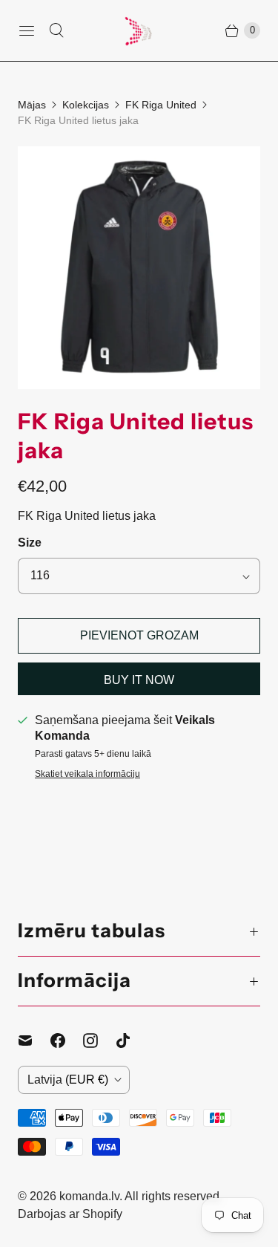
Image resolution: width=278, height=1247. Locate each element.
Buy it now (139, 680)
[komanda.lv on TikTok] (132, 1040)
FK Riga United (160, 105)
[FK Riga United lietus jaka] (139, 267)
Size (30, 542)
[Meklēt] (56, 30)
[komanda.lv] (139, 30)
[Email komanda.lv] (34, 1040)
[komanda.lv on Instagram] (99, 1040)
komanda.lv (89, 1196)
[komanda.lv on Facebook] (66, 1040)
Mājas (32, 105)
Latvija (67, 1079)
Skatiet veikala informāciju (87, 774)
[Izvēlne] (27, 30)
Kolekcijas (85, 105)
